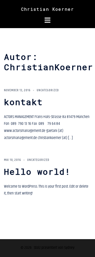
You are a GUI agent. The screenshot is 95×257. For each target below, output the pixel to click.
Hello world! (37, 171)
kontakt (23, 101)
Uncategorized (48, 90)
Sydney (69, 247)
